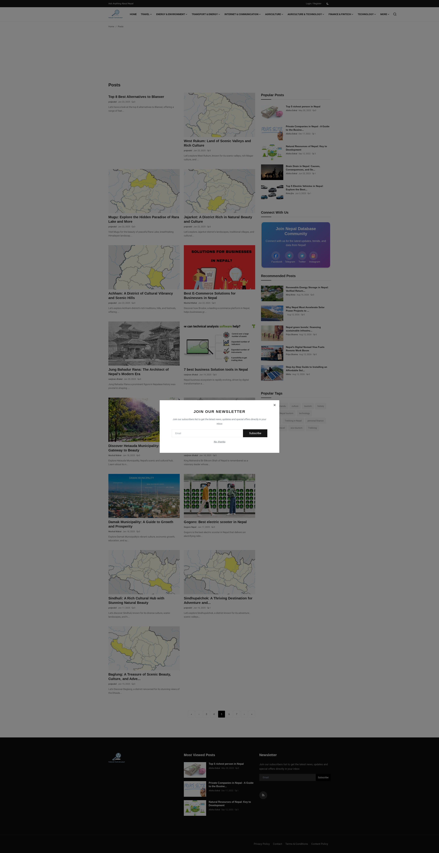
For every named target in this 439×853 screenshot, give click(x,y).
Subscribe (255, 433)
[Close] (274, 405)
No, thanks (219, 441)
